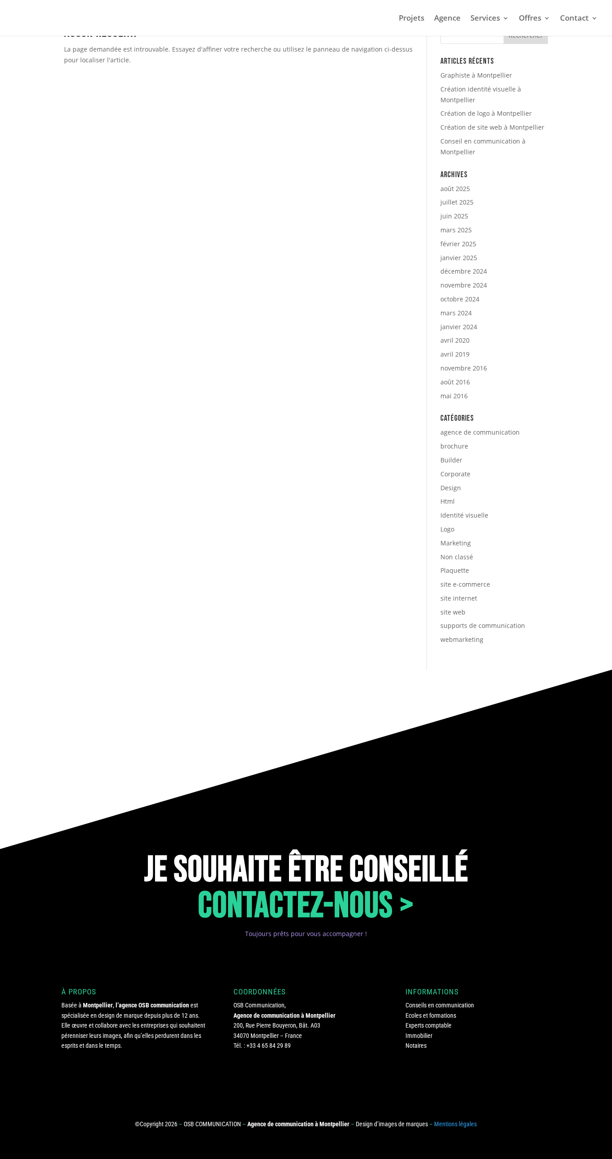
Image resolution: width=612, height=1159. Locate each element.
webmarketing (461, 639)
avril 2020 (455, 340)
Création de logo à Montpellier (486, 113)
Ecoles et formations (430, 1015)
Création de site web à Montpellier (492, 127)
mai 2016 (454, 396)
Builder (451, 460)
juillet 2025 (457, 202)
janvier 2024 (458, 326)
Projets (411, 19)
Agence (447, 19)
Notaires (416, 1045)
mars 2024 (456, 313)
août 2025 (455, 188)
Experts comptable (428, 1025)
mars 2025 (456, 230)
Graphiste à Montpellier (476, 75)
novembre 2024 (463, 285)
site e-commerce (465, 584)
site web (452, 612)
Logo (447, 529)
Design (450, 488)
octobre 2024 (459, 299)
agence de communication (480, 432)
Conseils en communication (439, 1005)
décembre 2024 (463, 271)
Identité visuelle (464, 515)
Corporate (455, 474)
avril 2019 (455, 354)
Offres (530, 19)
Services (485, 19)
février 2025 (458, 244)
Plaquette (454, 570)
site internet (458, 598)
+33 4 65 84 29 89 (268, 1045)
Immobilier (418, 1035)
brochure (454, 446)
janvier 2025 (458, 257)
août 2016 (455, 382)
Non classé (456, 557)
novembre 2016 (463, 368)
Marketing (455, 543)
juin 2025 (454, 216)
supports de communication (482, 625)
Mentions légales (455, 1124)
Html (447, 501)
